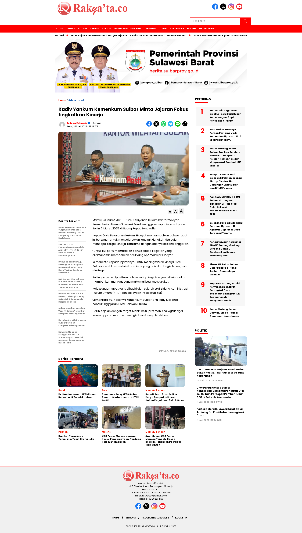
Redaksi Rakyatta (77, 123)
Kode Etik (181, 517)
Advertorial (76, 100)
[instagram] (232, 9)
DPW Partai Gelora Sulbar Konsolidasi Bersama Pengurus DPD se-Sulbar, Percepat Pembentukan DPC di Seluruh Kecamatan (220, 392)
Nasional (136, 28)
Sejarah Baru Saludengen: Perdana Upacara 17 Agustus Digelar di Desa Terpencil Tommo (226, 228)
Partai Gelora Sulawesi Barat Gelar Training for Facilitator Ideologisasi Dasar (220, 412)
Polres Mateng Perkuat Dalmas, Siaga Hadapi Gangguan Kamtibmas (224, 313)
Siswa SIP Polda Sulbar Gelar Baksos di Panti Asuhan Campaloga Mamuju (224, 269)
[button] (170, 212)
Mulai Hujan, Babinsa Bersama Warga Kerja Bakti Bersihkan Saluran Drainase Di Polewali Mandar (115, 35)
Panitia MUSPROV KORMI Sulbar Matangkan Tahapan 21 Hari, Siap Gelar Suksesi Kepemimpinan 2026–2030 (225, 205)
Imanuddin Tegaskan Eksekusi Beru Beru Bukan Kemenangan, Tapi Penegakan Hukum (225, 115)
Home (59, 28)
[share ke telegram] (171, 126)
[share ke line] (178, 126)
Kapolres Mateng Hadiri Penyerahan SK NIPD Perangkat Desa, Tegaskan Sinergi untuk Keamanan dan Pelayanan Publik (225, 292)
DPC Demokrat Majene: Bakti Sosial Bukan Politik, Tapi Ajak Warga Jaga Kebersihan (220, 373)
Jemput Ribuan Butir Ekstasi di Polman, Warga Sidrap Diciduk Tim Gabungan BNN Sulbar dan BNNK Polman (226, 181)
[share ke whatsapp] (164, 126)
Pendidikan (177, 28)
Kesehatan (120, 28)
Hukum (106, 28)
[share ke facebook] (149, 126)
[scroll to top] (290, 527)
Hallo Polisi (207, 28)
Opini (163, 28)
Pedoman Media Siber (155, 517)
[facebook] (216, 9)
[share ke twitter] (157, 126)
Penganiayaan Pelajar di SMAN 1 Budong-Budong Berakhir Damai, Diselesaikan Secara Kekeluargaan (225, 248)
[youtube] (240, 9)
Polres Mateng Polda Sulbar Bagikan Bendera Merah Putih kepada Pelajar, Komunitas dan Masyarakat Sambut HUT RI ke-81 (226, 157)
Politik (191, 28)
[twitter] (224, 9)
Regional (152, 28)
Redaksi (130, 517)
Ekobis (94, 28)
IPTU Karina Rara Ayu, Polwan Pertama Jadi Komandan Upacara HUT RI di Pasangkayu (225, 134)
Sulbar (83, 28)
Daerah (70, 28)
